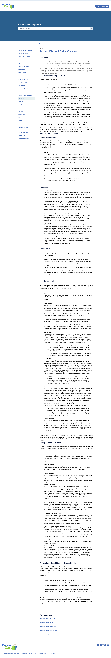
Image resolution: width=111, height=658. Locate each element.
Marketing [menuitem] (21, 98)
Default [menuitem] (20, 111)
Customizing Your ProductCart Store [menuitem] (23, 128)
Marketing (37, 43)
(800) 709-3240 (42, 653)
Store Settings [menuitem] (22, 72)
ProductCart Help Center (24, 43)
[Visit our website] (101, 645)
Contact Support (101, 6)
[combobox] (54, 28)
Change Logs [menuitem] (21, 69)
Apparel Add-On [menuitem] (22, 63)
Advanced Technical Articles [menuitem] (26, 88)
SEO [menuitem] (19, 117)
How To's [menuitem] (20, 101)
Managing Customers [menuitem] (24, 56)
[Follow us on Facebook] (98, 645)
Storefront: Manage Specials (46, 634)
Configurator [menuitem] (22, 114)
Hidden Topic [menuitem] (22, 135)
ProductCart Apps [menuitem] (23, 132)
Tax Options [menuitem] (21, 85)
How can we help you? (29, 24)
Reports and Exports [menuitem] (23, 138)
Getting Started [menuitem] (22, 59)
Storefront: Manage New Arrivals (48, 626)
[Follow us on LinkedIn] (104, 645)
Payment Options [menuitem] (23, 82)
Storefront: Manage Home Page (47, 618)
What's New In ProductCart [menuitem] (25, 95)
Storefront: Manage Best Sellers (47, 622)
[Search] (91, 28)
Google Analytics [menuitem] (23, 104)
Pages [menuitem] (20, 92)
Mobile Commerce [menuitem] (23, 121)
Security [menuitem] (20, 76)
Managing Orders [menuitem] (23, 53)
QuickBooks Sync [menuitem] (23, 108)
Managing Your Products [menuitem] (25, 50)
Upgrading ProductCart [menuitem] (24, 66)
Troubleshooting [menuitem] (22, 124)
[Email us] (108, 645)
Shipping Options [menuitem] (23, 79)
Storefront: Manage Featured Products (49, 630)
